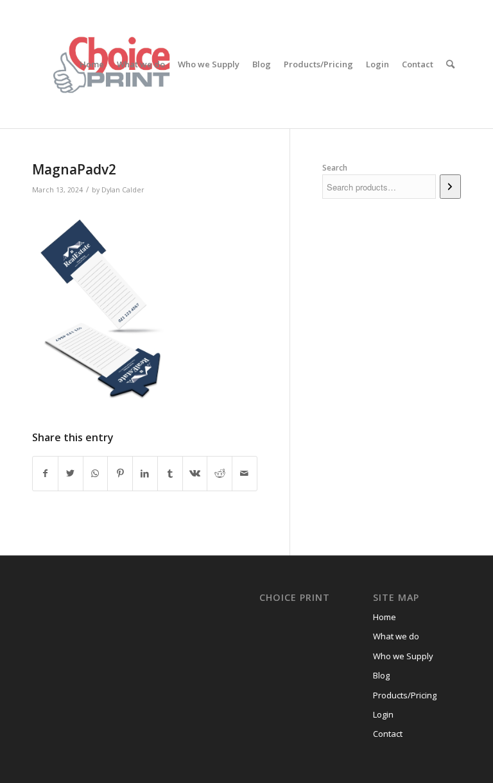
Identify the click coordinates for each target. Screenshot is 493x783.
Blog (381, 675)
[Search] (450, 64)
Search (334, 167)
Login (383, 714)
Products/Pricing (405, 695)
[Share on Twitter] (70, 473)
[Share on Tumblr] (170, 473)
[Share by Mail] (244, 473)
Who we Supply (403, 656)
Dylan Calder (122, 189)
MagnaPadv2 (74, 169)
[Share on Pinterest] (120, 473)
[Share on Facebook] (45, 473)
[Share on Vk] (195, 473)
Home (384, 617)
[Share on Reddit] (219, 473)
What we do (396, 636)
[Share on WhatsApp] (95, 473)
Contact (387, 733)
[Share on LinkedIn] (145, 473)
